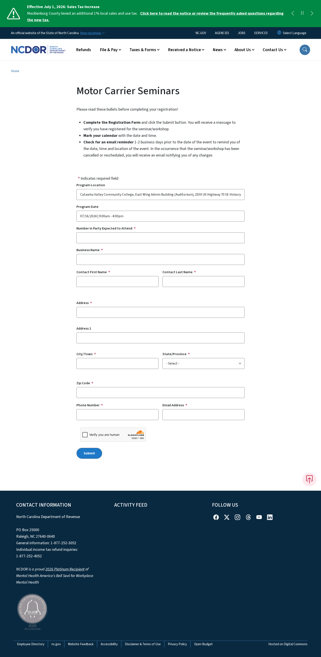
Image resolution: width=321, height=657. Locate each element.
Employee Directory (30, 644)
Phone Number (88, 405)
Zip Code (83, 383)
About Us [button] (243, 50)
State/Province (174, 354)
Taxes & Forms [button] (142, 50)
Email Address (173, 405)
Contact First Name (91, 272)
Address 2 (83, 328)
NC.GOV (200, 33)
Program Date (87, 206)
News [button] (218, 50)
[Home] (38, 45)
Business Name (88, 250)
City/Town (84, 354)
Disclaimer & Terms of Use (143, 644)
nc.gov (56, 644)
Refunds (83, 50)
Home (15, 71)
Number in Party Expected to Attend (104, 228)
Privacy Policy (177, 644)
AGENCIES (222, 33)
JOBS (241, 33)
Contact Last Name (177, 272)
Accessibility (109, 644)
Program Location (90, 185)
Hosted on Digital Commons (287, 644)
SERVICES (261, 33)
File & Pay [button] (109, 50)
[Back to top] (309, 479)
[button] (305, 50)
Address (82, 303)
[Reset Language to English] (279, 33)
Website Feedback (80, 644)
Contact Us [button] (273, 50)
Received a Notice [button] (184, 50)
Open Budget (203, 644)
